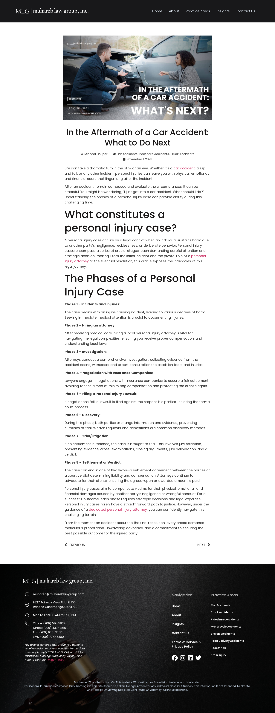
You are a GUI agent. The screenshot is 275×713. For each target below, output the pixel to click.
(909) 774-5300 (52, 637)
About (174, 11)
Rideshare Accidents (154, 154)
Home (157, 11)
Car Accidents (127, 154)
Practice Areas (198, 11)
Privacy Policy (55, 660)
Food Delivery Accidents (227, 641)
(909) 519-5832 (54, 623)
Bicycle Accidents (223, 634)
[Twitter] (198, 658)
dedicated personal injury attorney (118, 509)
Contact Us (245, 11)
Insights (223, 11)
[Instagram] (183, 658)
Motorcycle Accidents (226, 626)
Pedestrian (218, 648)
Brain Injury (218, 655)
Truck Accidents (182, 154)
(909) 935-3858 (50, 632)
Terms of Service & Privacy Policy (186, 644)
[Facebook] (175, 658)
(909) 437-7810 (54, 628)
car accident (184, 168)
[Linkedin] (190, 658)
